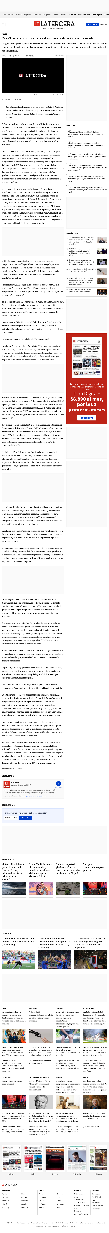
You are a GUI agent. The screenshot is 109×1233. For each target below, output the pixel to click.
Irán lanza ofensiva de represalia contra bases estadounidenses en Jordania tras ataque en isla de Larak (87, 190)
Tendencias (60, 1008)
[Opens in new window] (55, 1171)
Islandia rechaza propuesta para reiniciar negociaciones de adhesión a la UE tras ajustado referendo (86, 145)
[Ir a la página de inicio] (54, 24)
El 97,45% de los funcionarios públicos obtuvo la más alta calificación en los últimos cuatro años (81, 252)
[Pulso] (33, 1171)
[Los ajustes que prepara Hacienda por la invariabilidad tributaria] (102, 292)
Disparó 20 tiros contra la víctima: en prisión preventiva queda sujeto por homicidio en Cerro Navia (86, 179)
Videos (63, 15)
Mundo (56, 15)
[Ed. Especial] (76, 1171)
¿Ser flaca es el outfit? (91, 1126)
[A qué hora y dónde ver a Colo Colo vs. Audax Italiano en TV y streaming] (18, 959)
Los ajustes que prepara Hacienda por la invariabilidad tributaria (81, 290)
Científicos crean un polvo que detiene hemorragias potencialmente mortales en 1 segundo (68, 1051)
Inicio (4, 15)
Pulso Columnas (16, 768)
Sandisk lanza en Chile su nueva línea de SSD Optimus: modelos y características (13, 1129)
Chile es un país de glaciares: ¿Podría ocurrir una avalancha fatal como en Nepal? (68, 868)
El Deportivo (47, 15)
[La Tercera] (11, 1171)
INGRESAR (103, 24)
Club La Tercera (84, 15)
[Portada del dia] (87, 377)
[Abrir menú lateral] (4, 24)
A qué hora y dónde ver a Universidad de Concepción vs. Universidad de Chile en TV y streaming (54, 943)
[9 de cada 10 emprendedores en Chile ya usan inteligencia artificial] (102, 271)
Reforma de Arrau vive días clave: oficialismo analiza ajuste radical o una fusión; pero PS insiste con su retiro (87, 156)
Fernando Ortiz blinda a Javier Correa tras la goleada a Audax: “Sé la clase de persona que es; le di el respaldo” (95, 1051)
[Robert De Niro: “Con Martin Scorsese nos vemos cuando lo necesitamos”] (41, 1102)
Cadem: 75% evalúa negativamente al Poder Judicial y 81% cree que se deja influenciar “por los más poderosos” (87, 168)
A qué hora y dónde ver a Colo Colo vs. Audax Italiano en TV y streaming (18, 941)
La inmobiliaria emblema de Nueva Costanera (40, 1061)
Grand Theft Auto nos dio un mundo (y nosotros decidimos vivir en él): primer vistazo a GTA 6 (40, 870)
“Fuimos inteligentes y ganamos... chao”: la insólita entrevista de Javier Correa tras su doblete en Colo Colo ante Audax (94, 1065)
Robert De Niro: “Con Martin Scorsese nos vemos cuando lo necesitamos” (39, 1085)
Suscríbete (26, 817)
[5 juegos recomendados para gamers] (95, 888)
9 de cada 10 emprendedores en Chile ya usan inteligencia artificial (82, 270)
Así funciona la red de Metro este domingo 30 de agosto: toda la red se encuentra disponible (89, 943)
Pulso (4, 34)
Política (11, 15)
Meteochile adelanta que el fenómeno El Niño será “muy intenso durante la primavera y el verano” (13, 871)
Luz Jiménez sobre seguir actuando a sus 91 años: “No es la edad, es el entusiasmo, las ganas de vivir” (95, 1087)
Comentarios (18, 99)
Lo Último (72, 15)
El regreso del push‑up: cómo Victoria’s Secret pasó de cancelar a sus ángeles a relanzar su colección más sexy (68, 1064)
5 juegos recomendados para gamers (93, 867)
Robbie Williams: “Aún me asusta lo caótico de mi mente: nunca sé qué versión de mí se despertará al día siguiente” (41, 1117)
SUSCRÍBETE (87, 418)
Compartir (7, 99)
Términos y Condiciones (27, 796)
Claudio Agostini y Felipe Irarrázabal (19, 56)
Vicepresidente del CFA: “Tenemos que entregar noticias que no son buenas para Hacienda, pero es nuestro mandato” (81, 281)
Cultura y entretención (39, 1077)
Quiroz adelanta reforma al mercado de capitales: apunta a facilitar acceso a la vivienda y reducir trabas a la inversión (82, 241)
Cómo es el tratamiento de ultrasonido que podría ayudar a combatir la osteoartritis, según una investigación (67, 1019)
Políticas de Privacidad (42, 796)
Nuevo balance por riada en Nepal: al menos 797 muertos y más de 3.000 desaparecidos (67, 1129)
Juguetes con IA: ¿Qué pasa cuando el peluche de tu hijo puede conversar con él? (94, 1116)
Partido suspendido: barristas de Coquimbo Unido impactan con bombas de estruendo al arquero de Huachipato (94, 1018)
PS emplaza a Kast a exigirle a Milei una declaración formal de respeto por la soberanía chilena (86, 134)
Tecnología (37, 15)
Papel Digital (97, 15)
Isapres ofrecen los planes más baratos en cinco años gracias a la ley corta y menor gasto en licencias (82, 262)
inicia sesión (11, 818)
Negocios (27, 15)
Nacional (19, 15)
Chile (4, 1008)
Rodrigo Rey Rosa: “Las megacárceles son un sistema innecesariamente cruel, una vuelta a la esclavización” (40, 1130)
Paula (85, 1077)
